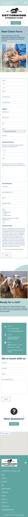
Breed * (4, 197)
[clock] (5, 342)
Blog (3, 485)
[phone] (5, 326)
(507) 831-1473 (13, 2)
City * (3, 123)
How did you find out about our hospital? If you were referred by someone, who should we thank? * (13, 165)
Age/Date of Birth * (6, 203)
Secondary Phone (6, 102)
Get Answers (14, 424)
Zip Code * (4, 135)
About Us (4, 478)
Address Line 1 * (6, 112)
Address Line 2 (5, 117)
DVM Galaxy (21, 515)
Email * (3, 91)
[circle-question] (14, 411)
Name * (4, 80)
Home (3, 474)
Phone (3, 158)
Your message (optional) (7, 379)
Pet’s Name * (5, 186)
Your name (4, 362)
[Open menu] (8, 23)
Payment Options (6, 488)
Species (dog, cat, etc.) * (7, 192)
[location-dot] (5, 335)
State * (3, 128)
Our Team (4, 481)
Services (4, 495)
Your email (4, 368)
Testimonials (5, 492)
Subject (3, 374)
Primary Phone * (6, 97)
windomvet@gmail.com (8, 3)
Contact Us (4, 499)
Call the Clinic (16, 23)
